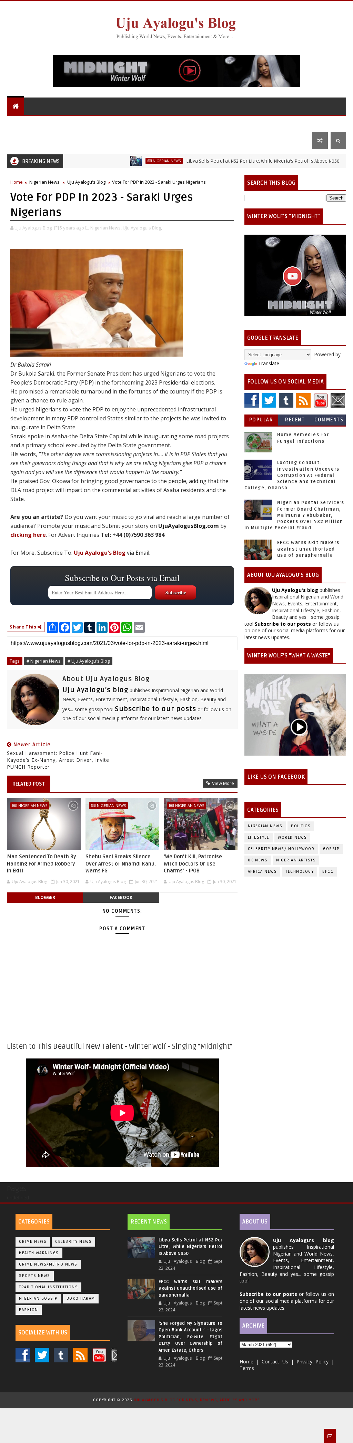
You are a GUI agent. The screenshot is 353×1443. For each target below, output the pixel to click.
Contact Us (26, 140)
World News (87, 123)
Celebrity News (73, 1241)
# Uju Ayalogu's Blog (89, 661)
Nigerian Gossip (38, 1298)
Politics (199, 123)
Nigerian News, (106, 228)
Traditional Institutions (48, 1287)
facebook (121, 897)
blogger (45, 897)
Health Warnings (39, 1253)
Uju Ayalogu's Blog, (142, 228)
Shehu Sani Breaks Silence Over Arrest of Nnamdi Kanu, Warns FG (120, 863)
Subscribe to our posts (155, 709)
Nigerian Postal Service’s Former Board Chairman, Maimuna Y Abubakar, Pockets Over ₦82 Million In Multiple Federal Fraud (294, 515)
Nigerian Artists (296, 860)
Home (16, 182)
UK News (169, 123)
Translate (268, 363)
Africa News (262, 871)
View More (223, 783)
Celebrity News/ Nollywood (281, 848)
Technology (299, 871)
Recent (295, 420)
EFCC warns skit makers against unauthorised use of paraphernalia (308, 549)
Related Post (28, 784)
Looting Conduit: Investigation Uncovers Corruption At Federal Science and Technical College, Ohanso (292, 475)
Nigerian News (131, 123)
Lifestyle (257, 123)
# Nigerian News (44, 661)
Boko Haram (81, 1298)
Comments (328, 420)
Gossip (228, 123)
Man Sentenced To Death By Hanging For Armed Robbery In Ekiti (41, 863)
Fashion (28, 1309)
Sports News (34, 1275)
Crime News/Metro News (48, 1264)
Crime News (33, 1241)
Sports (293, 123)
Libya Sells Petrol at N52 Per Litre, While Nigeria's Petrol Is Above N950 (233, 161)
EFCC (327, 871)
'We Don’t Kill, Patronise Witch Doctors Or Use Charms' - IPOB (193, 863)
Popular (261, 420)
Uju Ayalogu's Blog (37, 123)
